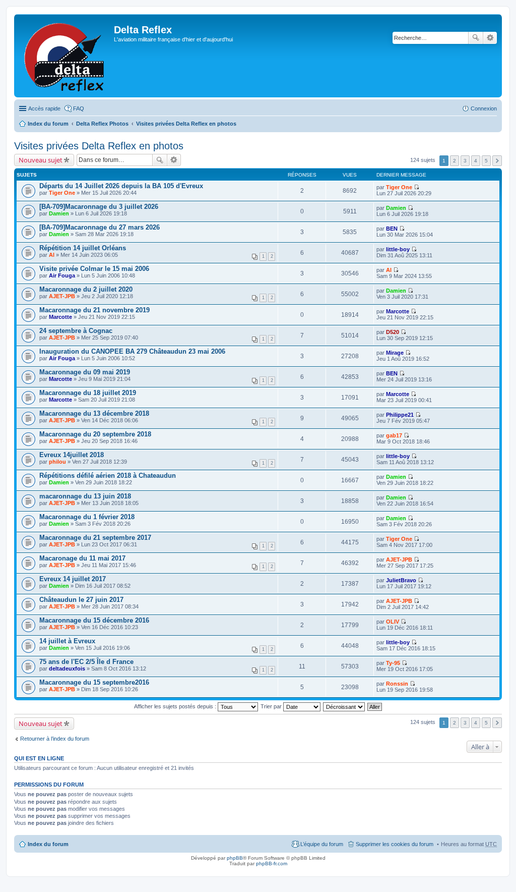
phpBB (235, 858)
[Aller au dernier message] (416, 187)
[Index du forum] (65, 56)
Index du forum (48, 124)
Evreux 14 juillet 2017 (72, 579)
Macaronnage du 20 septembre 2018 (95, 434)
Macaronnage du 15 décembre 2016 (94, 620)
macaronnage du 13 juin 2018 (85, 496)
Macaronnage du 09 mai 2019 (84, 372)
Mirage (395, 353)
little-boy (398, 249)
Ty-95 (393, 663)
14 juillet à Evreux (67, 641)
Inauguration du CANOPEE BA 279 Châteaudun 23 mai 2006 (132, 351)
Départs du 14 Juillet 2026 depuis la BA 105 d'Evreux (121, 186)
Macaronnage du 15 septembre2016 (94, 682)
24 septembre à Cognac (75, 330)
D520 (392, 332)
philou (57, 462)
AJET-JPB (62, 296)
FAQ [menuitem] (78, 108)
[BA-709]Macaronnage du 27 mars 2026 (99, 227)
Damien (59, 213)
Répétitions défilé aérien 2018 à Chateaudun (107, 475)
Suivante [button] (497, 160)
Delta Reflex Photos (102, 124)
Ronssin (397, 684)
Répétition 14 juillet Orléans (82, 248)
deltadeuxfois (67, 668)
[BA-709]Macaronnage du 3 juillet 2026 (98, 206)
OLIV (392, 622)
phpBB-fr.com (271, 863)
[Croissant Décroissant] (344, 706)
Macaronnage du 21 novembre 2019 (94, 310)
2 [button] (454, 160)
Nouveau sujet (40, 159)
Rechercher (475, 38)
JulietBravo (401, 580)
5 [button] (486, 160)
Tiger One (62, 193)
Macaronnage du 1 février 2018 (87, 517)
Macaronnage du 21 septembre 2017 (95, 537)
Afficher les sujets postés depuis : (176, 706)
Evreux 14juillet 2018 (71, 455)
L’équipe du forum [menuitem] (321, 844)
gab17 (394, 435)
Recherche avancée (490, 38)
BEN (392, 229)
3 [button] (465, 160)
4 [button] (475, 160)
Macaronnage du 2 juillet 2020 (86, 289)
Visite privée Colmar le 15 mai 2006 (94, 268)
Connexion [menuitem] (484, 108)
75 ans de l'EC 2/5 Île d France (86, 661)
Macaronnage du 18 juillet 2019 (87, 393)
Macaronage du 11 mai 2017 (82, 558)
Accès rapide (44, 108)
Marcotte (60, 317)
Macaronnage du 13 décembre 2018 (94, 413)
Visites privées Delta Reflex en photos (186, 124)
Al (51, 255)
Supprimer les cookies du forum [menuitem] (394, 844)
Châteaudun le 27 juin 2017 (81, 599)
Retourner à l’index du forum (54, 739)
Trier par (272, 706)
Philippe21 (400, 415)
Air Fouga (62, 275)
